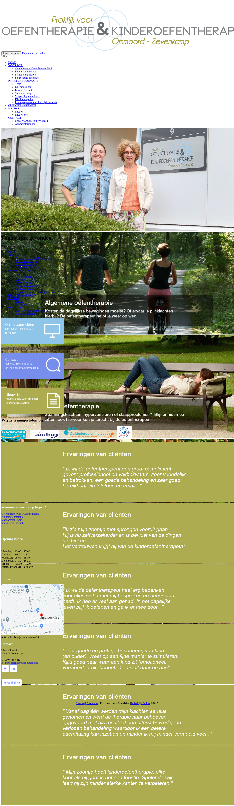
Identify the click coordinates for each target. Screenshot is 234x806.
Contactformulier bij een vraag (31, 120)
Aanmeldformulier (25, 123)
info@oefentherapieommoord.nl (21, 662)
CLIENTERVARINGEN (22, 105)
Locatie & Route (24, 90)
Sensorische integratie (27, 77)
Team (18, 83)
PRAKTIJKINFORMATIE (23, 80)
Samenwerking (23, 93)
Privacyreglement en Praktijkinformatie (36, 102)
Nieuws (19, 111)
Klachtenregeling (24, 99)
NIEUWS (14, 108)
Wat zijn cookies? (120, 2)
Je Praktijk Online (140, 703)
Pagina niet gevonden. (34, 53)
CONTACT (15, 117)
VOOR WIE (15, 65)
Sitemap (80, 703)
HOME (12, 62)
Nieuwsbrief (21, 114)
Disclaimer (92, 703)
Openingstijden (23, 86)
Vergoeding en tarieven (27, 96)
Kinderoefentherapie (26, 71)
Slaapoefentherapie (25, 74)
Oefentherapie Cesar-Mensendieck (33, 68)
